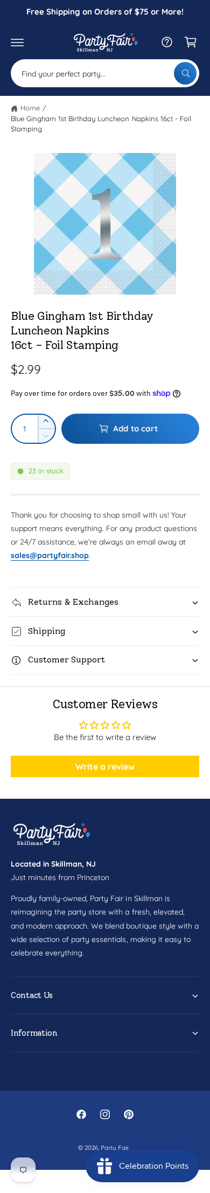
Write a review (105, 766)
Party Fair (114, 1147)
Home (30, 107)
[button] (17, 42)
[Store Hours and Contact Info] (167, 42)
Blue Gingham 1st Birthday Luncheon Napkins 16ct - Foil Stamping (101, 124)
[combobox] (105, 73)
